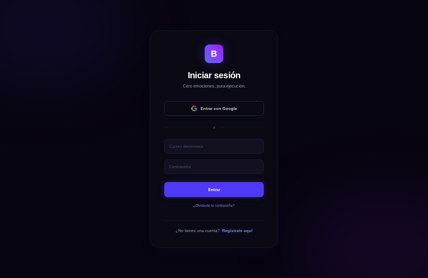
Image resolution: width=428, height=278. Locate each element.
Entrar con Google (219, 108)
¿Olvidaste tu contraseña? (214, 206)
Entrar (214, 189)
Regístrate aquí (237, 230)
